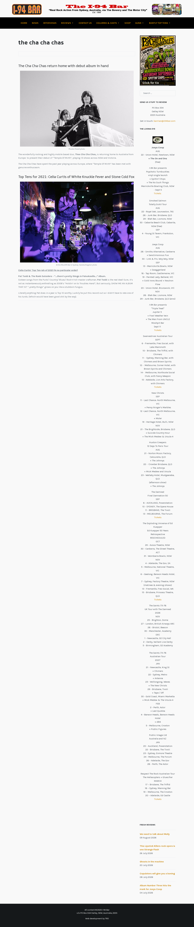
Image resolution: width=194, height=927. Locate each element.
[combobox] (158, 93)
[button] (67, 23)
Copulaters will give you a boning (157, 873)
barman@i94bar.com (164, 121)
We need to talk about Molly (155, 834)
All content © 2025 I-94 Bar (97, 910)
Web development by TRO (97, 918)
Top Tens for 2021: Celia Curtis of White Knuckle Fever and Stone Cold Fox (76, 176)
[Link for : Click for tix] (158, 61)
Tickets (158, 193)
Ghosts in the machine (152, 861)
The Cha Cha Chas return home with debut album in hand (63, 65)
